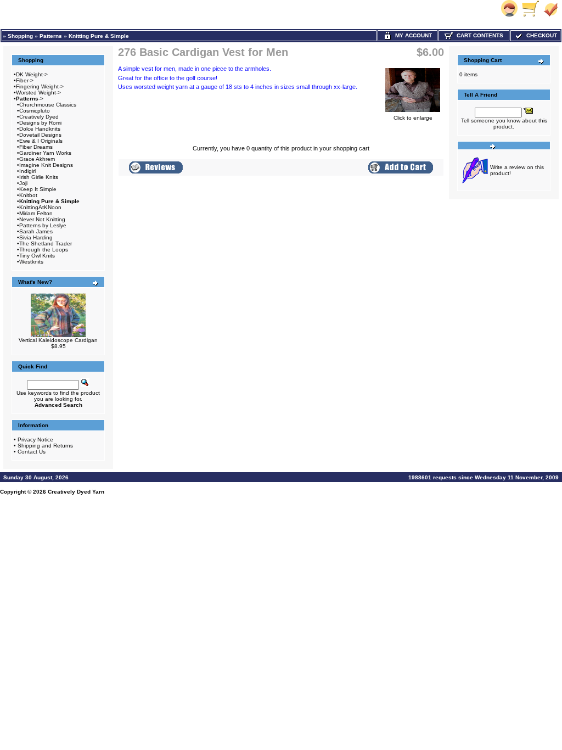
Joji (23, 183)
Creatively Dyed (39, 117)
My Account (412, 35)
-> (29, 99)
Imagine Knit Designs (46, 165)
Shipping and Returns (45, 446)
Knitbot (28, 195)
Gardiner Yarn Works (45, 153)
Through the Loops (43, 250)
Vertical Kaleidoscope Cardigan (58, 340)
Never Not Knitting (42, 219)
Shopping (20, 36)
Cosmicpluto (34, 111)
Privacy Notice (35, 439)
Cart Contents (478, 35)
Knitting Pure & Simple (99, 36)
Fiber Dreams (36, 147)
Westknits (31, 262)
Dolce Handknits (39, 129)
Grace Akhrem (37, 159)
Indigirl (27, 171)
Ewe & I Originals (41, 141)
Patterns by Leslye (42, 225)
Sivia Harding (36, 237)
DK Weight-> (32, 74)
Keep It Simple (38, 189)
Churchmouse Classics (47, 105)
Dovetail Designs (40, 135)
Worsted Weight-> (38, 92)
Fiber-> (24, 80)
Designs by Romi (40, 123)
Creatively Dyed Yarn (76, 492)
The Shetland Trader (45, 243)
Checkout (540, 35)
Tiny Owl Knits (37, 256)
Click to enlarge (413, 118)
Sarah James (36, 231)
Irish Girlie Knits (38, 177)
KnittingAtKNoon (40, 207)
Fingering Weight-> (40, 86)
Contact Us (32, 452)
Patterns (51, 36)
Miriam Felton (36, 213)
